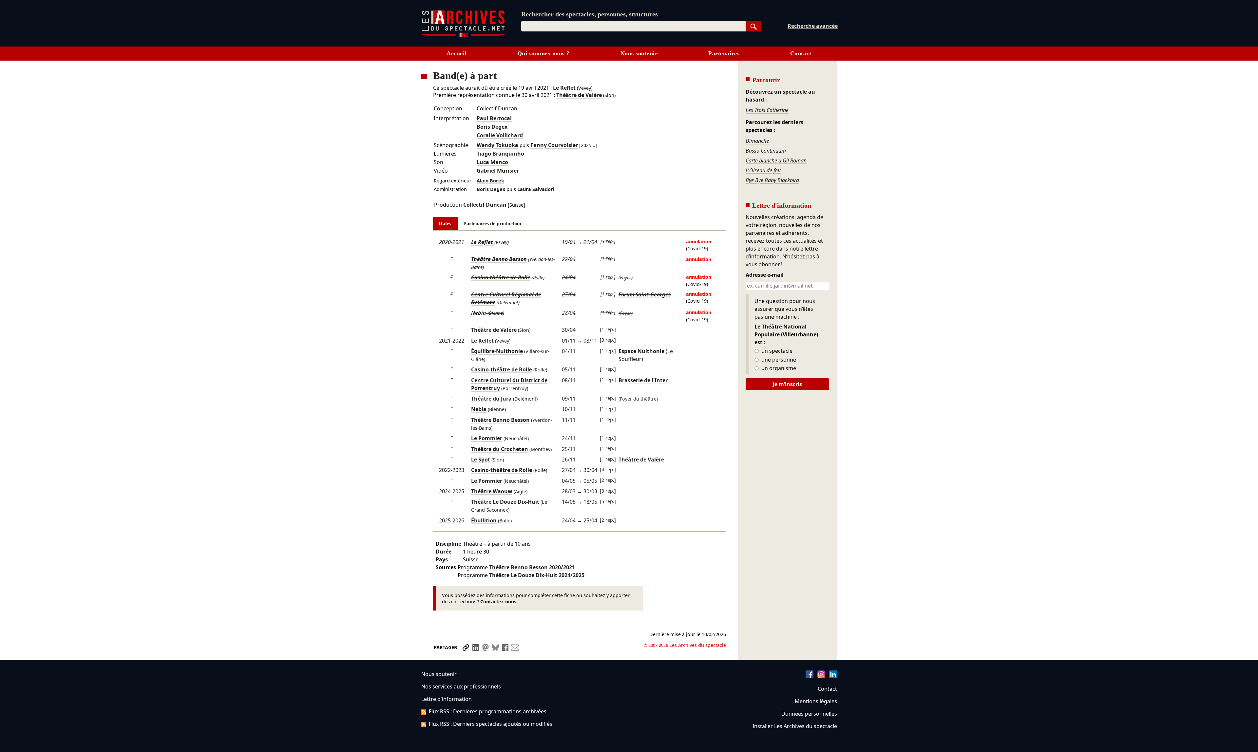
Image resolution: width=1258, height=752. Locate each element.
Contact (800, 53)
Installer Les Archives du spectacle (795, 726)
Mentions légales (816, 701)
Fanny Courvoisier (554, 145)
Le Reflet (564, 87)
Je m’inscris (787, 384)
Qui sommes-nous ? (543, 53)
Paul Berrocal (494, 118)
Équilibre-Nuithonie (497, 351)
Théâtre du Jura (491, 398)
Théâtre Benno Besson (499, 259)
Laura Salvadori (535, 189)
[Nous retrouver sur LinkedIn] (833, 676)
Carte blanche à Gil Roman (776, 160)
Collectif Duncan (484, 204)
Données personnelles (809, 713)
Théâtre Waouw (491, 491)
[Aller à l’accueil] (463, 35)
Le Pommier (486, 438)
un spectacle (776, 351)
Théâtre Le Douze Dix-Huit (505, 501)
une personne (778, 360)
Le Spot (480, 459)
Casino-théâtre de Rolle (500, 277)
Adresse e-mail (765, 275)
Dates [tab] (445, 223)
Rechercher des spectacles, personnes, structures (589, 14)
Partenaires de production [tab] (492, 223)
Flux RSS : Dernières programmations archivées (487, 711)
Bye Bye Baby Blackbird (772, 180)
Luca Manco (492, 162)
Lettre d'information (446, 699)
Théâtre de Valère (579, 95)
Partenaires (723, 53)
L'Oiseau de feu (763, 170)
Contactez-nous (498, 601)
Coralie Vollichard (500, 135)
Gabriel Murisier (498, 170)
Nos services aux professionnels (461, 686)
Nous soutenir (639, 53)
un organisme (778, 368)
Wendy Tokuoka (497, 145)
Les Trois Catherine (767, 110)
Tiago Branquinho (500, 153)
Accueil (457, 53)
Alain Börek (490, 181)
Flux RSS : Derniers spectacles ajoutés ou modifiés (490, 723)
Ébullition (484, 520)
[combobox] (633, 26)
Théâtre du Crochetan (499, 449)
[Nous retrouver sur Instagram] (821, 676)
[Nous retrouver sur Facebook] (809, 676)
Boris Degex (492, 126)
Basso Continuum (766, 150)
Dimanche (757, 140)
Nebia (478, 312)
